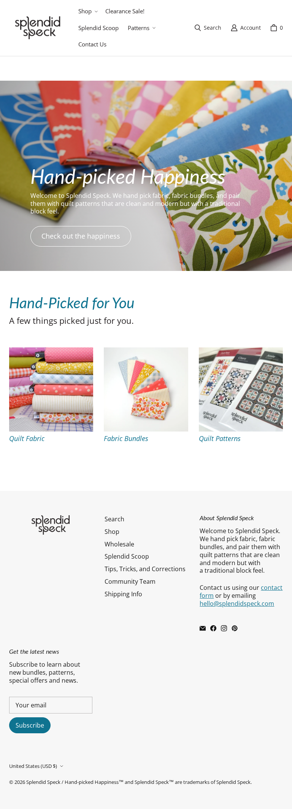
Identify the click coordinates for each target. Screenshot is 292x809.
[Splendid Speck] (37, 27)
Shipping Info (123, 594)
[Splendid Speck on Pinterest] (234, 628)
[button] (87, 11)
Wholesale (119, 544)
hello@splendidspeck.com (237, 603)
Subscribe (30, 725)
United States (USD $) (33, 766)
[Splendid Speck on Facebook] (213, 628)
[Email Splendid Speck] (202, 628)
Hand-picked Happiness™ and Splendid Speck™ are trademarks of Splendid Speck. (158, 782)
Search (114, 519)
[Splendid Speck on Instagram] (224, 628)
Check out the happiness (80, 235)
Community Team (130, 581)
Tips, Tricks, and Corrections (145, 569)
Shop (112, 531)
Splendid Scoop (127, 556)
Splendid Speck (43, 782)
